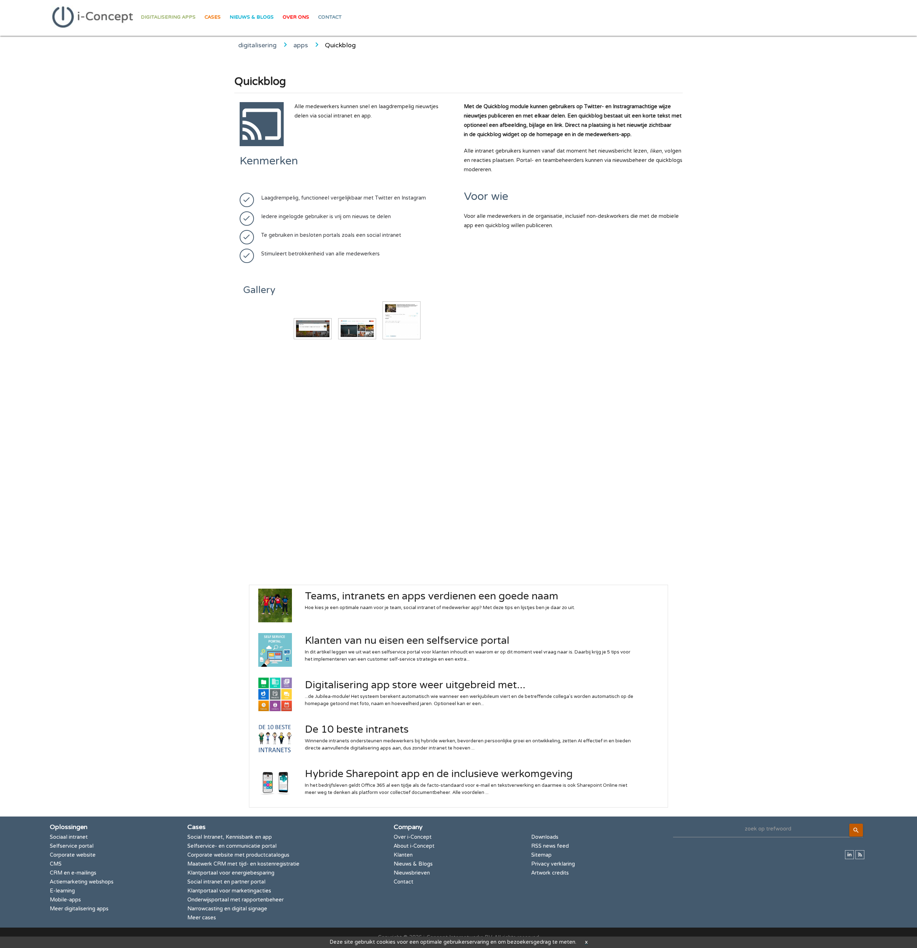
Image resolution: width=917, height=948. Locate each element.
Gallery (259, 290)
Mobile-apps (65, 900)
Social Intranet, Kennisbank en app (229, 837)
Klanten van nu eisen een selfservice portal (407, 641)
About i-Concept (414, 846)
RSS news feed (550, 846)
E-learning (62, 891)
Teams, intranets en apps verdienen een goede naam (431, 596)
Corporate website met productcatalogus (238, 855)
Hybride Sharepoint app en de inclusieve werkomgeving (439, 774)
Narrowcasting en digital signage (227, 909)
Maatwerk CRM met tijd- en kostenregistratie (243, 864)
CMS (56, 864)
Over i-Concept (413, 837)
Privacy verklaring (553, 864)
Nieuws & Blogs (252, 17)
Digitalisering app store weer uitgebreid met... (415, 685)
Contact (330, 17)
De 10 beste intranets (357, 729)
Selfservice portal (71, 846)
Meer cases (201, 918)
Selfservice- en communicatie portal (232, 846)
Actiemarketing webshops (82, 882)
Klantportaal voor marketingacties (229, 891)
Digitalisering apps (168, 17)
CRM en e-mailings (73, 873)
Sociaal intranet (69, 837)
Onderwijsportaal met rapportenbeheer (235, 900)
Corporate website (73, 855)
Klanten (403, 855)
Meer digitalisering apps (79, 909)
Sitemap (541, 855)
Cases (213, 17)
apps (300, 45)
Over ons (296, 17)
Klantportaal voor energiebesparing (230, 873)
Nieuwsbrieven (412, 873)
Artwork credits (550, 873)
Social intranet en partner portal (226, 882)
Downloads (544, 837)
